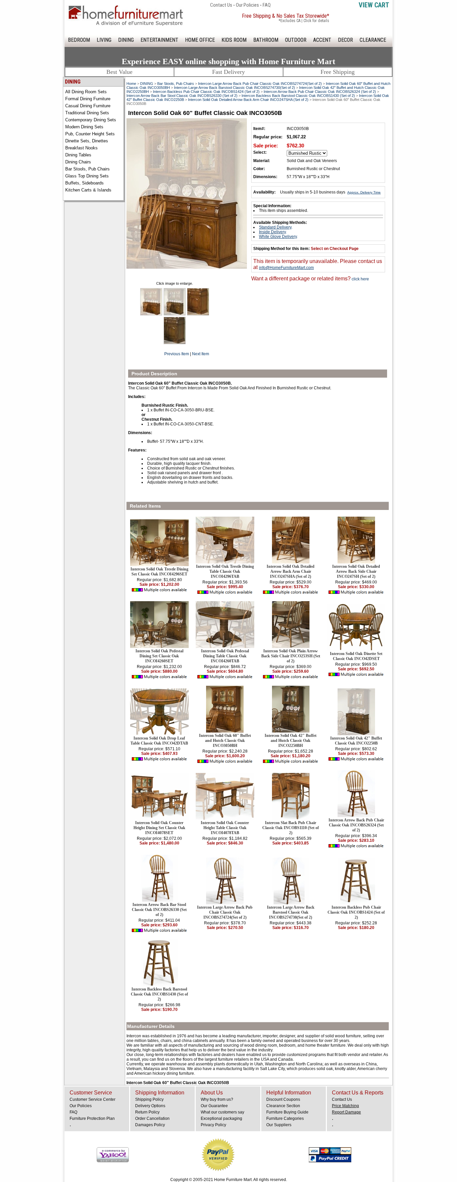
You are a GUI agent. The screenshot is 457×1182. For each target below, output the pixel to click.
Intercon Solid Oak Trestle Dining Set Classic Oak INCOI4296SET (159, 571)
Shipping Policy (149, 1099)
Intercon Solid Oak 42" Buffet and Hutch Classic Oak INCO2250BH (290, 740)
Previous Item (176, 354)
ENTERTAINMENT (159, 40)
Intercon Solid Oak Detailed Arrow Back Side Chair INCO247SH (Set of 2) (356, 571)
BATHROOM (265, 40)
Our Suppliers (278, 1125)
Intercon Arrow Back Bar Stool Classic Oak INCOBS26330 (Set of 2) (182, 96)
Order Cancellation (152, 1118)
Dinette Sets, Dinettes (86, 140)
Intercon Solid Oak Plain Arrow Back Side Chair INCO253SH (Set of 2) (290, 656)
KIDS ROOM (234, 40)
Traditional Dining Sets (87, 112)
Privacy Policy (213, 1125)
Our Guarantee (214, 1105)
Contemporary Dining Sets (90, 119)
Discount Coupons (283, 1099)
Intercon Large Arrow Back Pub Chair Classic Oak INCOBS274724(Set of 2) (260, 84)
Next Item (200, 354)
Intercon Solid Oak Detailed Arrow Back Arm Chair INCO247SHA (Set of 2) (248, 100)
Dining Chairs (78, 161)
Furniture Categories (285, 1118)
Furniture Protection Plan (92, 1118)
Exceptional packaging (221, 1118)
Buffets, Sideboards (84, 182)
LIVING (104, 40)
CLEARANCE (373, 40)
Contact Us (221, 5)
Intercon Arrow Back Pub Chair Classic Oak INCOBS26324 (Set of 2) (320, 92)
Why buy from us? (217, 1099)
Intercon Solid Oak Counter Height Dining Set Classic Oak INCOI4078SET (159, 827)
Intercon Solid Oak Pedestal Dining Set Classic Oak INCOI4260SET (159, 656)
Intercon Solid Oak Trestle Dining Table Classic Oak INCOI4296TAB (225, 571)
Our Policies (247, 5)
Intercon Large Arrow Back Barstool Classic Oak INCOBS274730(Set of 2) (234, 88)
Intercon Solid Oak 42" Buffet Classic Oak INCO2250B (356, 741)
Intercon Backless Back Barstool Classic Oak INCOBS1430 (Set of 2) (298, 96)
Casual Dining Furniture (87, 105)
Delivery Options (150, 1105)
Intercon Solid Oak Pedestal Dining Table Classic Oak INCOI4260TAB (225, 656)
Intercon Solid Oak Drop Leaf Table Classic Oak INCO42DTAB (159, 741)
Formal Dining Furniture (87, 98)
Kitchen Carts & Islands (88, 189)
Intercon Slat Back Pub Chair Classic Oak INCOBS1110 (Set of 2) (290, 827)
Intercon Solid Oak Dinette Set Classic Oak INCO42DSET (356, 656)
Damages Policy (150, 1125)
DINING (126, 40)
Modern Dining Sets (84, 126)
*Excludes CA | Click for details (304, 20)
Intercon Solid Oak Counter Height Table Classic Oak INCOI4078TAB (225, 827)
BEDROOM (79, 40)
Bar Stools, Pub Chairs (87, 168)
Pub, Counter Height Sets (90, 133)
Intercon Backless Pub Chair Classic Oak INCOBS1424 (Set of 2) (206, 92)
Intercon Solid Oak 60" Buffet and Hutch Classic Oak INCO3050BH (225, 740)
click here (360, 279)
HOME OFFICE (200, 40)
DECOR (345, 40)
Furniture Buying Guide (287, 1112)
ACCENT (322, 40)
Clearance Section (283, 1105)
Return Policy (147, 1112)
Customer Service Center (92, 1099)
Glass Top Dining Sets (87, 175)
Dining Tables (78, 154)
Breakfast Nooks (81, 147)
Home (131, 84)
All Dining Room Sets (86, 91)
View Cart (374, 5)
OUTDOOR (295, 40)
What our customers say (222, 1112)
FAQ (267, 5)
